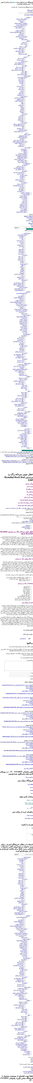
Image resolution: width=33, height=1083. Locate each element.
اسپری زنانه (21, 58)
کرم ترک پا (24, 203)
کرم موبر (21, 144)
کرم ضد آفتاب (23, 206)
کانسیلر (22, 109)
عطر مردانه (24, 73)
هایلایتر (22, 112)
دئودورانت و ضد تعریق (21, 36)
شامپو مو (24, 171)
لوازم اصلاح (27, 134)
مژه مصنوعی (20, 95)
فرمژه (22, 90)
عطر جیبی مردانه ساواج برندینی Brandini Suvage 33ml (19, 456)
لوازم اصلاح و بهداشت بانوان (20, 141)
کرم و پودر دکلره (19, 179)
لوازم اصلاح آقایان (22, 137)
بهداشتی (28, 17)
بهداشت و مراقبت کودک (21, 23)
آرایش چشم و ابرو (22, 77)
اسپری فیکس (20, 99)
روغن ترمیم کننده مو (18, 185)
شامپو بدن (24, 198)
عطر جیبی (24, 65)
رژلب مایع (21, 118)
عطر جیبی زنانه (20, 67)
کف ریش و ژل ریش (19, 140)
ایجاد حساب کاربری (28, 1067)
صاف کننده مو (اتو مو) (21, 154)
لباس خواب (21, 52)
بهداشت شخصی (23, 442)
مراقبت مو (24, 182)
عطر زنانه (24, 71)
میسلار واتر (21, 35)
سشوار (25, 152)
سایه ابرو (21, 87)
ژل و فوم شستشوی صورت (17, 32)
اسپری (25, 57)
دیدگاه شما (30, 660)
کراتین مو (21, 188)
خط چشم (21, 81)
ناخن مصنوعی (20, 128)
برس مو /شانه (20, 166)
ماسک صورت (23, 210)
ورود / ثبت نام (26, 1054)
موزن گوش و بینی (22, 162)
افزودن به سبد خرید (28, 518)
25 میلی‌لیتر (23, 638)
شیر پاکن (21, 33)
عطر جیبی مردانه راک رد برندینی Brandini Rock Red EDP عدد (15, 515)
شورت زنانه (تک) (19, 51)
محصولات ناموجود (25, 192)
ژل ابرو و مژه (20, 86)
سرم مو (22, 187)
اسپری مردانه (20, 59)
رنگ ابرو (22, 83)
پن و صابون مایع (20, 27)
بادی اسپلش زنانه (19, 62)
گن (26, 45)
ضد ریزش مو (20, 361)
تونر (23, 29)
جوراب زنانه (24, 43)
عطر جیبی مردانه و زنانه (17, 70)
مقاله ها (31, 790)
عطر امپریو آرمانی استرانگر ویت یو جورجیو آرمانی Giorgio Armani (17, 736)
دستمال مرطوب (19, 30)
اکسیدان (22, 176)
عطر (28, 55)
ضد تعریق (21, 38)
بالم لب (22, 115)
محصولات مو (26, 163)
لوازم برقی (27, 147)
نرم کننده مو (20, 191)
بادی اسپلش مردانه (19, 64)
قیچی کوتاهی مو (20, 169)
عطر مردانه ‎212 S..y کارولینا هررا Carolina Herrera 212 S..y (19, 693)
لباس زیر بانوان (23, 46)
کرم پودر (21, 111)
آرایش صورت (23, 96)
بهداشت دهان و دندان (21, 19)
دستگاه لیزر (24, 150)
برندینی (7, 508)
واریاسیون (21, 181)
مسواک (22, 21)
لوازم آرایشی (26, 76)
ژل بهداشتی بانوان (19, 143)
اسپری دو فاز (20, 184)
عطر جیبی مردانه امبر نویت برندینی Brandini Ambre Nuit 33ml (18, 721)
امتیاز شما (30, 657)
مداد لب (22, 121)
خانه (32, 452)
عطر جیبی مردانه (19, 68)
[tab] (15, 525)
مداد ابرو (21, 92)
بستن (31, 1058)
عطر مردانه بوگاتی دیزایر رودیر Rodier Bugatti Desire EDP (19, 764)
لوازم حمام (24, 39)
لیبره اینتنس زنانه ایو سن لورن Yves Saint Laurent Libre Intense (18, 750)
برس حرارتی (23, 149)
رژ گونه (22, 106)
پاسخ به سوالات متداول (29, 818)
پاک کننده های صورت (21, 24)
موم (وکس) (21, 146)
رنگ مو (22, 178)
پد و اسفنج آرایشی (19, 100)
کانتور (22, 108)
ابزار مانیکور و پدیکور (18, 124)
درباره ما (31, 787)
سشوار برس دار (23, 153)
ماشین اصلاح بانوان (22, 160)
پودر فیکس (21, 105)
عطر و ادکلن (23, 439)
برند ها (32, 793)
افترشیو (22, 138)
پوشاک (28, 40)
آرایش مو (24, 165)
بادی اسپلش (24, 61)
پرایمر (22, 102)
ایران (24, 630)
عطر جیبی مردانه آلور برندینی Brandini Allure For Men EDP (18, 462)
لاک (23, 127)
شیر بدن (25, 200)
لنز (26, 133)
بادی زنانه (24, 42)
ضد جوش (24, 201)
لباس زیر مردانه (23, 54)
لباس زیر (24, 445)
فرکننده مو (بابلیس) (22, 156)
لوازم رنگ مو (23, 175)
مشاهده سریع (29, 688)
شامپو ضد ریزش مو (19, 172)
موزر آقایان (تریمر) (19, 159)
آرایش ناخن (24, 122)
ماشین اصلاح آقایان (22, 157)
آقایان (24, 634)
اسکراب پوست (23, 197)
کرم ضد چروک (23, 207)
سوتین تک (21, 49)
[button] (28, 700)
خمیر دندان (21, 20)
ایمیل (31, 676)
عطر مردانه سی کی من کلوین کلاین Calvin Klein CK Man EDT (18, 707)
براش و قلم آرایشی (19, 131)
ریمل (22, 84)
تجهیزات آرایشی (23, 130)
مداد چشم (21, 93)
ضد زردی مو (20, 173)
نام (32, 673)
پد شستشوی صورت (19, 26)
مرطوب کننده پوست (21, 211)
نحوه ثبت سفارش (30, 815)
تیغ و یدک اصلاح (23, 135)
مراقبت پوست (26, 194)
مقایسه (28, 1053)
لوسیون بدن (24, 208)
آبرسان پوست (23, 195)
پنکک (22, 103)
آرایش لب (24, 114)
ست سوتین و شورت (18, 48)
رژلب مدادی (20, 119)
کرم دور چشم (23, 204)
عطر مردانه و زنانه (22, 74)
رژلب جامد (21, 116)
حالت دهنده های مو (19, 168)
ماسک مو (21, 189)
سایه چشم (21, 89)
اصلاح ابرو (21, 78)
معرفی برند (24, 446)
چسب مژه (21, 80)
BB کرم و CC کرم (19, 97)
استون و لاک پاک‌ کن (19, 125)
